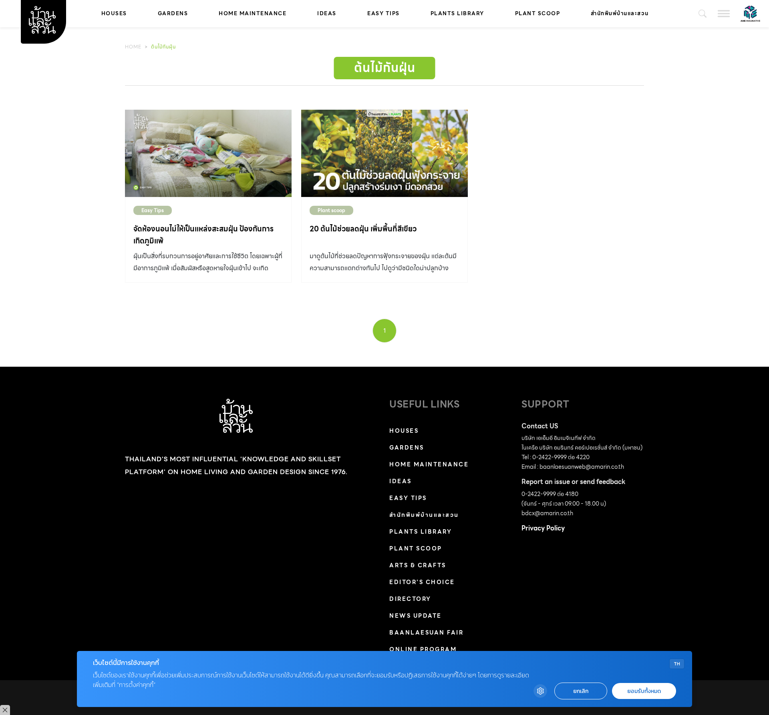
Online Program (423, 649)
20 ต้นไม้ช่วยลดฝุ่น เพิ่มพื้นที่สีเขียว (363, 229)
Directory (410, 598)
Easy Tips (383, 13)
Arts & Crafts (417, 565)
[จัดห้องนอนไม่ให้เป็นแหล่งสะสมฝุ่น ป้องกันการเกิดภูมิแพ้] (208, 153)
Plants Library (457, 13)
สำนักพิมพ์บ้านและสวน (620, 13)
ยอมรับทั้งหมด (644, 691)
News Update (415, 615)
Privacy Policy (543, 528)
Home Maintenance (252, 13)
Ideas (326, 13)
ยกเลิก (580, 691)
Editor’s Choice (422, 582)
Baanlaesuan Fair (426, 632)
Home (133, 46)
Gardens (173, 13)
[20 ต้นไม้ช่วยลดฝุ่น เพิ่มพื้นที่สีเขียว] (384, 153)
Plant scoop (537, 13)
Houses (114, 13)
